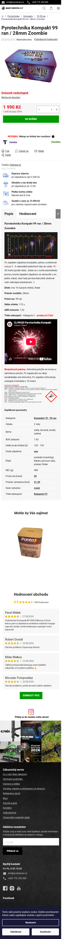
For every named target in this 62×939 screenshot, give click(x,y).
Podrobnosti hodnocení (46, 39)
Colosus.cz (15, 164)
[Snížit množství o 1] (39, 109)
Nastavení (30, 922)
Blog (5, 798)
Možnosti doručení (10, 97)
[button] (30, 571)
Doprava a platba (11, 783)
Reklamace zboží (11, 793)
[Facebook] (5, 888)
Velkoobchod (9, 812)
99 (35, 476)
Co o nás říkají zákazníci (15, 774)
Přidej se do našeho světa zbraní (32, 717)
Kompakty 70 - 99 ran (45, 418)
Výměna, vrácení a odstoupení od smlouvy (24, 788)
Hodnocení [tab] (27, 214)
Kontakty (7, 808)
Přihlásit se (12, 851)
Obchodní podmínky (13, 779)
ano (36, 451)
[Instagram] (12, 888)
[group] (30, 548)
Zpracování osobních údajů (16, 817)
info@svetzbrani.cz (15, 2)
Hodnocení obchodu (31, 594)
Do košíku (31, 119)
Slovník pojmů (10, 803)
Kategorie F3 (40, 494)
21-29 (37, 482)
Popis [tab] (8, 214)
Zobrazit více (31, 695)
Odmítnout (15, 931)
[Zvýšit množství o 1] (57, 109)
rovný (37, 488)
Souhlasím (45, 931)
